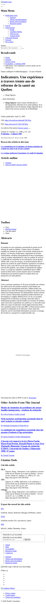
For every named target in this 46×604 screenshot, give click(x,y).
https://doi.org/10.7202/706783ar (16, 124)
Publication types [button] (11, 15)
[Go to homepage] (6, 2)
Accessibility (9, 549)
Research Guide (11, 551)
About (12, 28)
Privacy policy (10, 593)
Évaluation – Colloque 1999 (15, 64)
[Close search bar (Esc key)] (4, 4)
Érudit (12, 30)
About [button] (7, 28)
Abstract (8, 163)
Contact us (9, 553)
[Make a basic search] (2, 4)
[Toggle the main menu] (2, 6)
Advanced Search (11, 38)
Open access (14, 34)
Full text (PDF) (10, 165)
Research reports (16, 24)
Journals (13, 17)
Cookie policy (10, 595)
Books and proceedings (18, 22)
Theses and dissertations (18, 19)
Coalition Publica (16, 32)
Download (32, 398)
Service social (10, 62)
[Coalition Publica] (8, 588)
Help (7, 547)
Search (3, 46)
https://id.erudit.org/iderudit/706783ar (18, 120)
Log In (7, 26)
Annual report (15, 36)
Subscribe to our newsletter (12, 537)
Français (8, 40)
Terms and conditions (12, 597)
